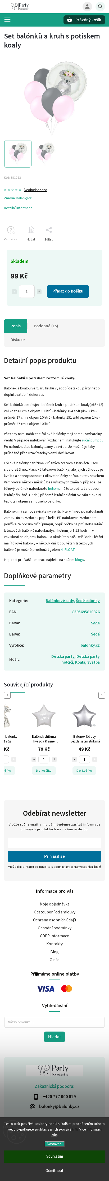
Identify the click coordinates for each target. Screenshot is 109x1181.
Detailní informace (18, 208)
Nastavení (54, 1144)
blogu (79, 559)
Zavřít (89, 249)
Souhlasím (54, 1156)
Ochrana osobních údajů (54, 920)
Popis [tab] (16, 326)
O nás (55, 960)
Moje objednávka (55, 904)
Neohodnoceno (35, 190)
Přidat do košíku (67, 291)
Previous (8, 695)
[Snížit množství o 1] (14, 291)
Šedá (95, 623)
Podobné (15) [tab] (46, 326)
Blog (54, 952)
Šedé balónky (88, 601)
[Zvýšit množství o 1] (39, 291)
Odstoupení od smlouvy (54, 912)
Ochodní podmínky (54, 928)
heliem (53, 488)
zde (54, 1134)
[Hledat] (100, 6)
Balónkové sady (60, 601)
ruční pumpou (92, 440)
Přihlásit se (54, 856)
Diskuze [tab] (18, 340)
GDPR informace (54, 936)
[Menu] (7, 20)
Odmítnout (54, 1171)
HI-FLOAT (68, 549)
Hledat (54, 1036)
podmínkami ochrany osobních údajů (77, 867)
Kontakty (54, 944)
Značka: (18, 198)
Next (102, 695)
